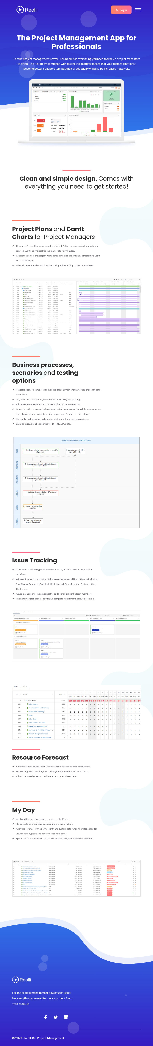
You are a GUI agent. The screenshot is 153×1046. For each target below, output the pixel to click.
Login (123, 10)
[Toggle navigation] (138, 9)
